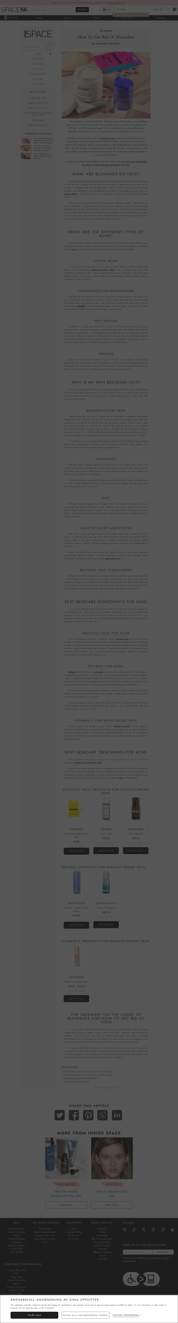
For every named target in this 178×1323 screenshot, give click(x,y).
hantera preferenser (126, 1315)
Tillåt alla (34, 1315)
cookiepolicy (50, 1307)
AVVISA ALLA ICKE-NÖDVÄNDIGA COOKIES (85, 1315)
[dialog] (89, 1309)
